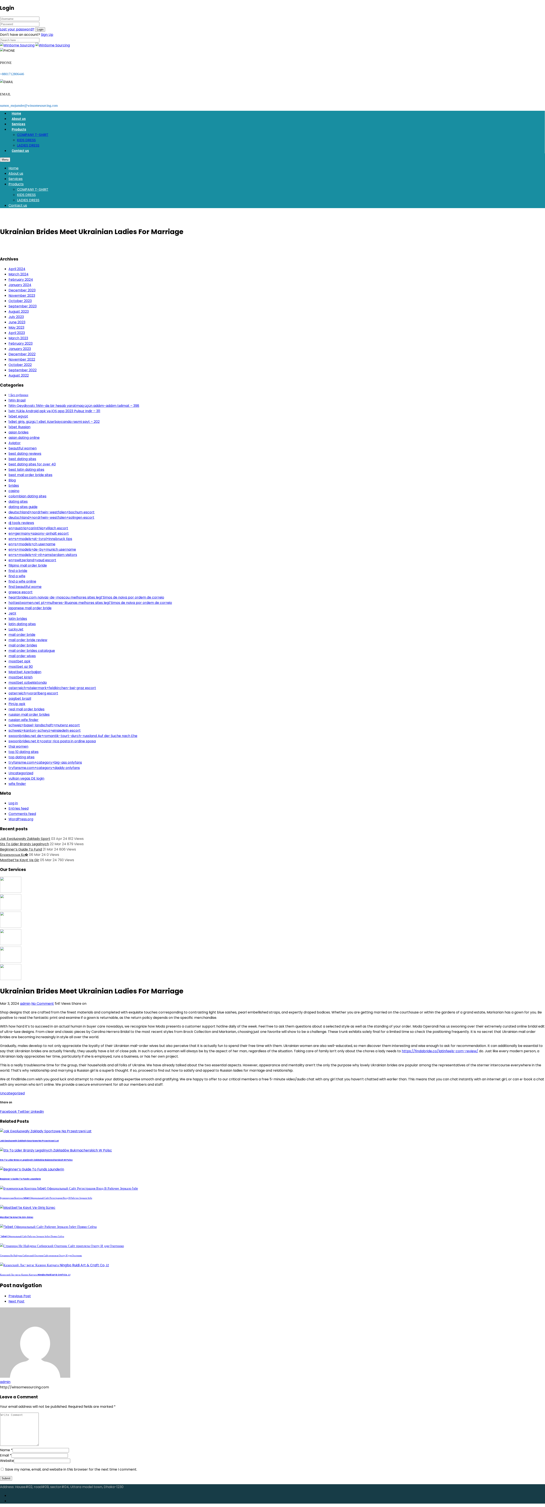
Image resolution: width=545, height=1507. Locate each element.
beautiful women (23, 448)
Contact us (20, 150)
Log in (13, 803)
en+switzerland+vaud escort (32, 560)
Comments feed (22, 813)
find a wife (17, 576)
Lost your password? (17, 29)
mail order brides (23, 645)
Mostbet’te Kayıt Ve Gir (19, 860)
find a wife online (22, 581)
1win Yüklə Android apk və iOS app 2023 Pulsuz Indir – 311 (54, 411)
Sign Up (47, 34)
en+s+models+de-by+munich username (42, 549)
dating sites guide (23, 506)
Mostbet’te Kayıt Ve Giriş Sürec (16, 1217)
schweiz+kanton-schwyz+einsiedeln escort (45, 730)
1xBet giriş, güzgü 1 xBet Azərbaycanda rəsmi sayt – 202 (54, 421)
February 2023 (21, 343)
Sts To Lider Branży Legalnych (24, 844)
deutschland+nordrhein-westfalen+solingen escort (51, 517)
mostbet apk (19, 661)
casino (14, 490)
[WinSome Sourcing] (17, 45)
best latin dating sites (26, 469)
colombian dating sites (27, 496)
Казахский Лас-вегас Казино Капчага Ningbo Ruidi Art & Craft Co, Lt (35, 1274)
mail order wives (22, 655)
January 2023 (20, 348)
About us (19, 119)
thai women (18, 746)
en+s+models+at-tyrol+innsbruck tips (40, 538)
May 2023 (16, 327)
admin (25, 1003)
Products (19, 129)
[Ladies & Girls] (10, 943)
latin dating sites (22, 624)
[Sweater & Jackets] (10, 961)
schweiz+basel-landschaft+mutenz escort (44, 725)
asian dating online (24, 437)
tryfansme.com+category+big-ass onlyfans (45, 762)
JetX (12, 613)
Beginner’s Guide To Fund (21, 849)
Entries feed (19, 808)
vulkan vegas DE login (26, 778)
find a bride (18, 570)
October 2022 (20, 364)
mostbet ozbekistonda (28, 682)
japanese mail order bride (30, 608)
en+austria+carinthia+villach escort (38, 528)
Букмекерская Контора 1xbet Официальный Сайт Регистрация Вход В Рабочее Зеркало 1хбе (46, 1198)
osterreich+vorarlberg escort (33, 693)
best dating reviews (25, 453)
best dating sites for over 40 (32, 464)
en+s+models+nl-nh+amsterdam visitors (43, 554)
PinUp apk (17, 703)
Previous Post (20, 1296)
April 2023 (17, 332)
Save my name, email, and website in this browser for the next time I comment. (71, 1469)
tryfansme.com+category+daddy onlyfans (44, 767)
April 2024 (17, 268)
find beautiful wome (25, 586)
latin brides (18, 618)
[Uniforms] (10, 926)
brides (14, 485)
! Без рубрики (18, 395)
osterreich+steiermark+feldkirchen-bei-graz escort (52, 687)
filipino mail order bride (28, 565)
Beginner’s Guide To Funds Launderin (20, 1178)
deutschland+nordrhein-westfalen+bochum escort (52, 512)
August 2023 (19, 311)
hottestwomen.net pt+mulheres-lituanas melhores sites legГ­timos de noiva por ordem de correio (90, 602)
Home (16, 113)
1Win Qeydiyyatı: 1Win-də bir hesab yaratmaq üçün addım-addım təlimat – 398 (74, 405)
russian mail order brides (29, 714)
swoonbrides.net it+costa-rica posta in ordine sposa (52, 741)
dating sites (18, 501)
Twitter (23, 1111)
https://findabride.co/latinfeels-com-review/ (440, 1051)
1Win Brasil (17, 400)
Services (18, 124)
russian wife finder (24, 719)
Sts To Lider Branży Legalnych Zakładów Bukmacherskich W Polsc (36, 1160)
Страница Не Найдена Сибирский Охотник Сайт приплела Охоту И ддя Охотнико (41, 1255)
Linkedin (37, 1111)
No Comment (42, 1003)
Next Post (16, 1301)
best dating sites (22, 458)
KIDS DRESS (26, 140)
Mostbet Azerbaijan (25, 671)
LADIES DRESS (28, 145)
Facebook (8, 1111)
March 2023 (18, 338)
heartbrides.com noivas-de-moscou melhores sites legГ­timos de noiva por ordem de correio (86, 597)
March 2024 (19, 274)
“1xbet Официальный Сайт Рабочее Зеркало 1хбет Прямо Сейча (32, 1236)
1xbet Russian (19, 427)
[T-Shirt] (10, 891)
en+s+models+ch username (32, 544)
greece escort (21, 592)
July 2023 (16, 316)
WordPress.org (21, 819)
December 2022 (22, 354)
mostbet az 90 (21, 666)
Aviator (15, 442)
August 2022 (19, 375)
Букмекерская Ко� (14, 854)
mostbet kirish (21, 677)
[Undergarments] (10, 978)
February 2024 (21, 279)
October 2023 (20, 300)
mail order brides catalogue (32, 650)
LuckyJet (16, 629)
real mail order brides (26, 709)
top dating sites (21, 757)
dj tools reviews (21, 522)
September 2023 (23, 306)
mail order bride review (28, 640)
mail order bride (22, 634)
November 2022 (22, 359)
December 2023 (22, 290)
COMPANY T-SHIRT (32, 134)
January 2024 (20, 284)
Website (7, 1460)
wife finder (17, 783)
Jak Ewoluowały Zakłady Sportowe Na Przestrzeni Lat (29, 1140)
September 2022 (23, 370)
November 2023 (22, 295)
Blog (12, 480)
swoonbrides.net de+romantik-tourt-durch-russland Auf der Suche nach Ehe (73, 735)
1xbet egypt (18, 416)
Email (4, 1455)
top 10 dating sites (24, 751)
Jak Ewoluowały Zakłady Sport (25, 838)
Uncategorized (21, 773)
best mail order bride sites (30, 474)
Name (5, 1450)
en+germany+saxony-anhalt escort (39, 533)
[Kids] (10, 909)
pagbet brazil (20, 698)
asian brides (19, 432)
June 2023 (17, 322)
